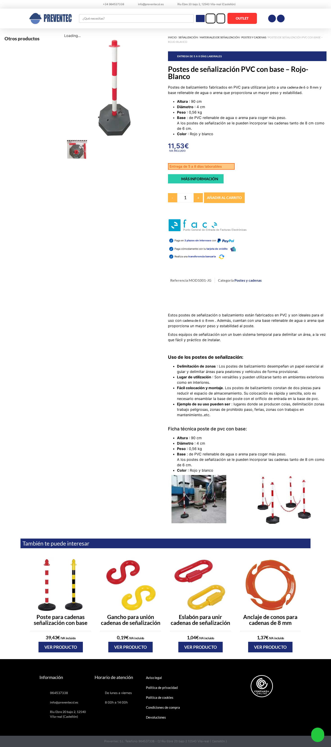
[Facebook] (272, 18)
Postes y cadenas (253, 37)
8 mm (314, 87)
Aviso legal (154, 678)
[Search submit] (200, 18)
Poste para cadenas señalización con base (60, 619)
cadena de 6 (296, 87)
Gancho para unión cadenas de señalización (130, 619)
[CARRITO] (220, 18)
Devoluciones (156, 717)
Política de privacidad (162, 687)
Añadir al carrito (224, 197)
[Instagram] (281, 18)
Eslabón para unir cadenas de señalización (200, 619)
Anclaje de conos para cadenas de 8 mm (270, 619)
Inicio (172, 37)
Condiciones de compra (163, 707)
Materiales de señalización (220, 37)
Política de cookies (159, 697)
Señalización (188, 37)
